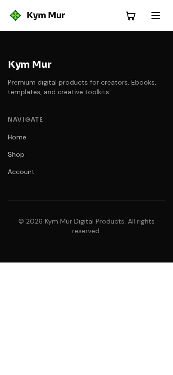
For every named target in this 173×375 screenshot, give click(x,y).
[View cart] (130, 15)
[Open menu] (155, 15)
